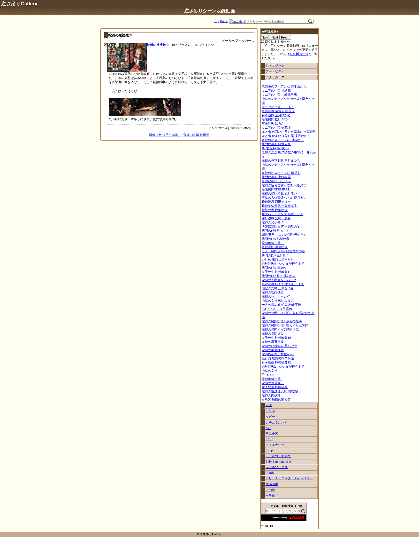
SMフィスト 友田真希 (277, 309)
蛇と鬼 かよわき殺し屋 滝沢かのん (286, 136)
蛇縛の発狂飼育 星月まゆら (281, 160)
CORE (270, 472)
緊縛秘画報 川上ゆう (276, 181)
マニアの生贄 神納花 (276, 90)
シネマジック (275, 65)
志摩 (269, 405)
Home (224, 21)
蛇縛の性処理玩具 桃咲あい (281, 391)
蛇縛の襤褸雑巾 (273, 383)
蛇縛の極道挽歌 (273, 350)
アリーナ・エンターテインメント (289, 478)
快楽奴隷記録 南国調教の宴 (281, 226)
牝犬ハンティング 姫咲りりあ (282, 214)
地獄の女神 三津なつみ (278, 288)
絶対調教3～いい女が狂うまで (283, 284)
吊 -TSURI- (269, 375)
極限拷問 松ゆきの (275, 119)
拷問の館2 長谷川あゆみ (279, 276)
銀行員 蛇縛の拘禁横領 (278, 358)
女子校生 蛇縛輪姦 (275, 387)
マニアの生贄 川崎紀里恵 (279, 94)
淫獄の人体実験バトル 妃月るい (284, 197)
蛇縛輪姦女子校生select (278, 354)
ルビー (270, 417)
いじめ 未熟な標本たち (278, 259)
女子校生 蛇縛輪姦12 (276, 362)
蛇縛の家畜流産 (273, 342)
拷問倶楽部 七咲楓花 (276, 177)
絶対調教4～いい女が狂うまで (283, 263)
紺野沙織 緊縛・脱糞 (276, 218)
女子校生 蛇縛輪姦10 (276, 338)
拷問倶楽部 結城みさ (276, 144)
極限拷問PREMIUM (275, 189)
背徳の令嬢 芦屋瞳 (196, 135)
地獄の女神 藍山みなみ (278, 300)
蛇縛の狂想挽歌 (273, 292)
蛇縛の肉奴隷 (271, 395)
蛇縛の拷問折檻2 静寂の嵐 (280, 329)
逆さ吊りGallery (19, 3)
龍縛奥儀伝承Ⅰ (273, 243)
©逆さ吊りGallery (209, 534)
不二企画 (272, 433)
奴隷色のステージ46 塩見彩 (281, 173)
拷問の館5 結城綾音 (275, 239)
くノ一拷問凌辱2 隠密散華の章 (283, 251)
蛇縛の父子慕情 (273, 222)
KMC (269, 439)
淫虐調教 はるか (273, 123)
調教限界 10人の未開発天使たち (284, 235)
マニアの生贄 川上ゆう (278, 107)
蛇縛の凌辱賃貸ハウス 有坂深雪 (284, 185)
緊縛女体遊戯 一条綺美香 (279, 206)
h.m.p (269, 450)
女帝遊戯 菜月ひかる (276, 115)
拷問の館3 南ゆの (274, 267)
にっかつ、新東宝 (278, 456)
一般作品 (272, 496)
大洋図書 (272, 484)
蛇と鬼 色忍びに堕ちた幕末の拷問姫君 (289, 132)
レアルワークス (277, 467)
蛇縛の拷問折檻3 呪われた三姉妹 (285, 325)
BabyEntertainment (278, 461)
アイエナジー (275, 445)
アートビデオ (275, 71)
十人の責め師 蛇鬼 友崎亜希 (281, 305)
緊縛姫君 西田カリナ (276, 202)
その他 (270, 490)
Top (216, 21)
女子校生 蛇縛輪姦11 (276, 272)
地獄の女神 (269, 370)
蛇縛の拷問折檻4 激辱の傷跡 (282, 321)
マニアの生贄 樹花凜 (276, 127)
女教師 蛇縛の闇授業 (276, 399)
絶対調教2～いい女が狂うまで (283, 366)
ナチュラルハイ (277, 422)
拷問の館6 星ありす (275, 230)
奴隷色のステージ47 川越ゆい (283, 140)
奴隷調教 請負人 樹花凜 (278, 111)
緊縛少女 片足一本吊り (165, 135)
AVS (268, 428)
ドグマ (270, 411)
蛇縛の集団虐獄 (273, 333)
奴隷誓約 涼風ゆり (275, 247)
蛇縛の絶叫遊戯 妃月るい (279, 193)
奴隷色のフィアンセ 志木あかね (284, 86)
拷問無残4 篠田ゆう (275, 148)
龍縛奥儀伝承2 (272, 379)
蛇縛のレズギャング (276, 296)
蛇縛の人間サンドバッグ (279, 280)
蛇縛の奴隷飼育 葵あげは (279, 346)
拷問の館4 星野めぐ (275, 255)
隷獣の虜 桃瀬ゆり (275, 210)
